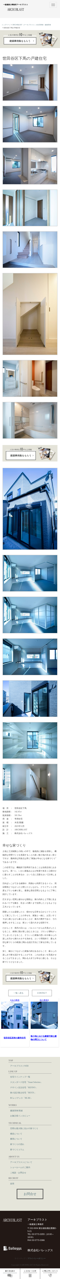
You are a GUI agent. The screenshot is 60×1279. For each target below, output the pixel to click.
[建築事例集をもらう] (30, 453)
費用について (16, 1139)
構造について (16, 1134)
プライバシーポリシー (36, 1258)
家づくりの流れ (17, 1144)
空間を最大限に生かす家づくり (24, 1128)
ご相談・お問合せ (18, 1173)
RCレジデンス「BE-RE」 (21, 1098)
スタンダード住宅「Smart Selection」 (26, 1082)
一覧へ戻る (19, 993)
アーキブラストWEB (19, 1066)
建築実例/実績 (16, 1110)
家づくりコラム (17, 1149)
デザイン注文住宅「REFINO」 (24, 1087)
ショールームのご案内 (20, 1167)
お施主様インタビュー (20, 1116)
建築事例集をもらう (20, 41)
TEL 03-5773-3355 (36, 1234)
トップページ (6, 25)
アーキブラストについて (21, 1162)
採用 (12, 1184)
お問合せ (30, 1194)
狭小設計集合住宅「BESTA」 (23, 1093)
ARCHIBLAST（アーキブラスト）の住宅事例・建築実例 (31, 25)
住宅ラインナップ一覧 (20, 1077)
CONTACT (42, 993)
